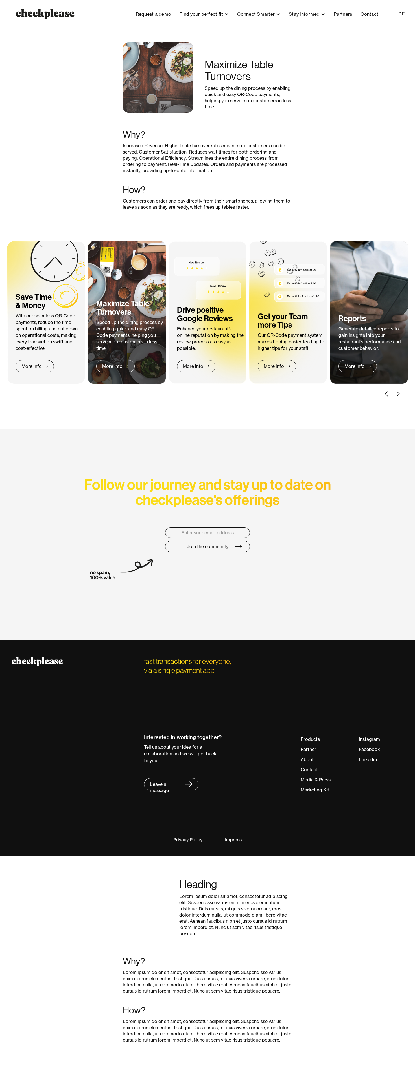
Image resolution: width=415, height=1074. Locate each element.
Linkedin (368, 759)
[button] (204, 14)
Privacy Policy (187, 839)
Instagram (369, 739)
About (307, 759)
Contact (369, 14)
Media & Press (316, 779)
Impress (233, 839)
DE (401, 14)
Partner (308, 749)
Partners (343, 14)
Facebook (369, 749)
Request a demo (153, 14)
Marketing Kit (315, 790)
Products (310, 739)
